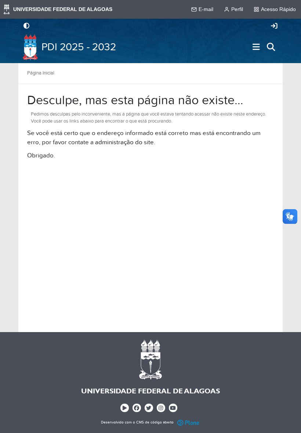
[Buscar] (271, 47)
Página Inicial (40, 73)
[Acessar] (274, 26)
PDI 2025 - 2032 (78, 47)
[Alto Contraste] (26, 26)
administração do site (124, 142)
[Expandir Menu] (256, 47)
